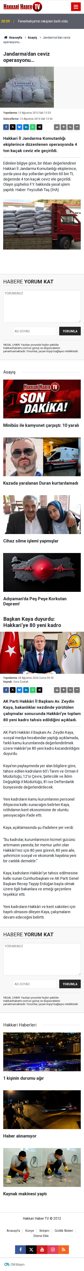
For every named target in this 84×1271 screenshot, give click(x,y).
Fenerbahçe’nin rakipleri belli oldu (43, 21)
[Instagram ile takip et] (52, 1249)
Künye (29, 1231)
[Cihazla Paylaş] (39, 127)
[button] (63, 127)
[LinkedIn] (26, 127)
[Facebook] (6, 127)
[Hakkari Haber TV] (23, 6)
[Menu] (76, 7)
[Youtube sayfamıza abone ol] (42, 1249)
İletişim (44, 1231)
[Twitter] (13, 127)
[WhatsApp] (33, 127)
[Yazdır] (57, 127)
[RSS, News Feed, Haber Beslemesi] (63, 1249)
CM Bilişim (18, 1264)
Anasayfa (15, 37)
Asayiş (32, 37)
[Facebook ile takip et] (20, 1249)
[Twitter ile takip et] (31, 1249)
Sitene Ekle (41, 1236)
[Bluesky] (19, 127)
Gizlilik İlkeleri (64, 1231)
